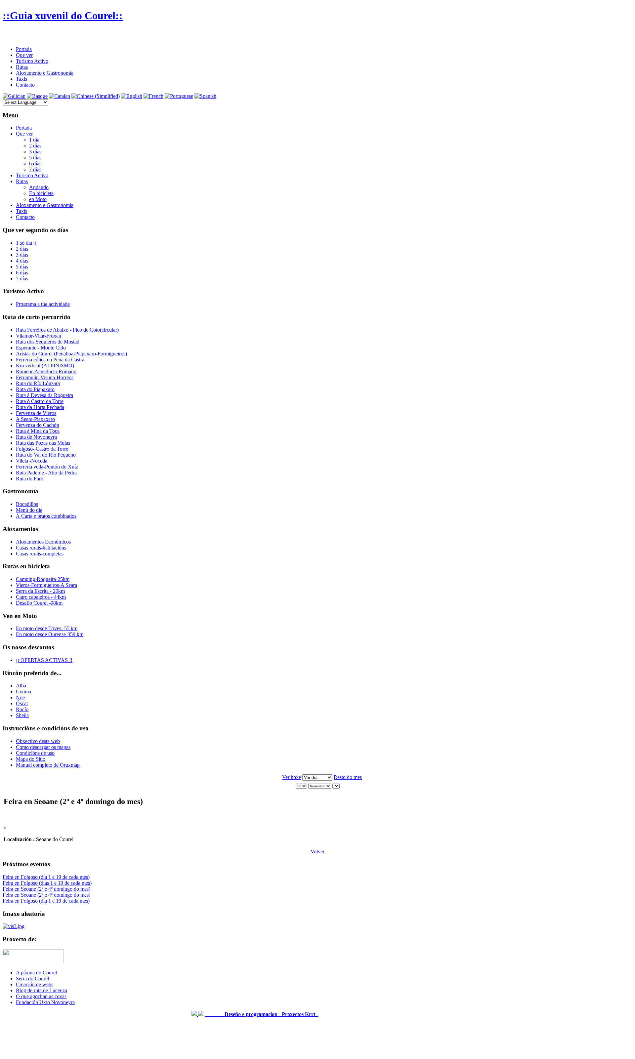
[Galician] (14, 96)
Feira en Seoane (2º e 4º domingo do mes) (46, 889)
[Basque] (37, 96)
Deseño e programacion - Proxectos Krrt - (261, 1014)
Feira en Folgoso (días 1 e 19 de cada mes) (47, 883)
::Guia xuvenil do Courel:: (63, 15)
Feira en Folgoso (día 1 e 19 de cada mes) (46, 877)
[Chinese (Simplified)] (95, 96)
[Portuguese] (179, 96)
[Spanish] (205, 96)
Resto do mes (348, 777)
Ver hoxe (291, 777)
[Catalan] (59, 96)
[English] (131, 96)
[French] (153, 96)
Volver (317, 851)
